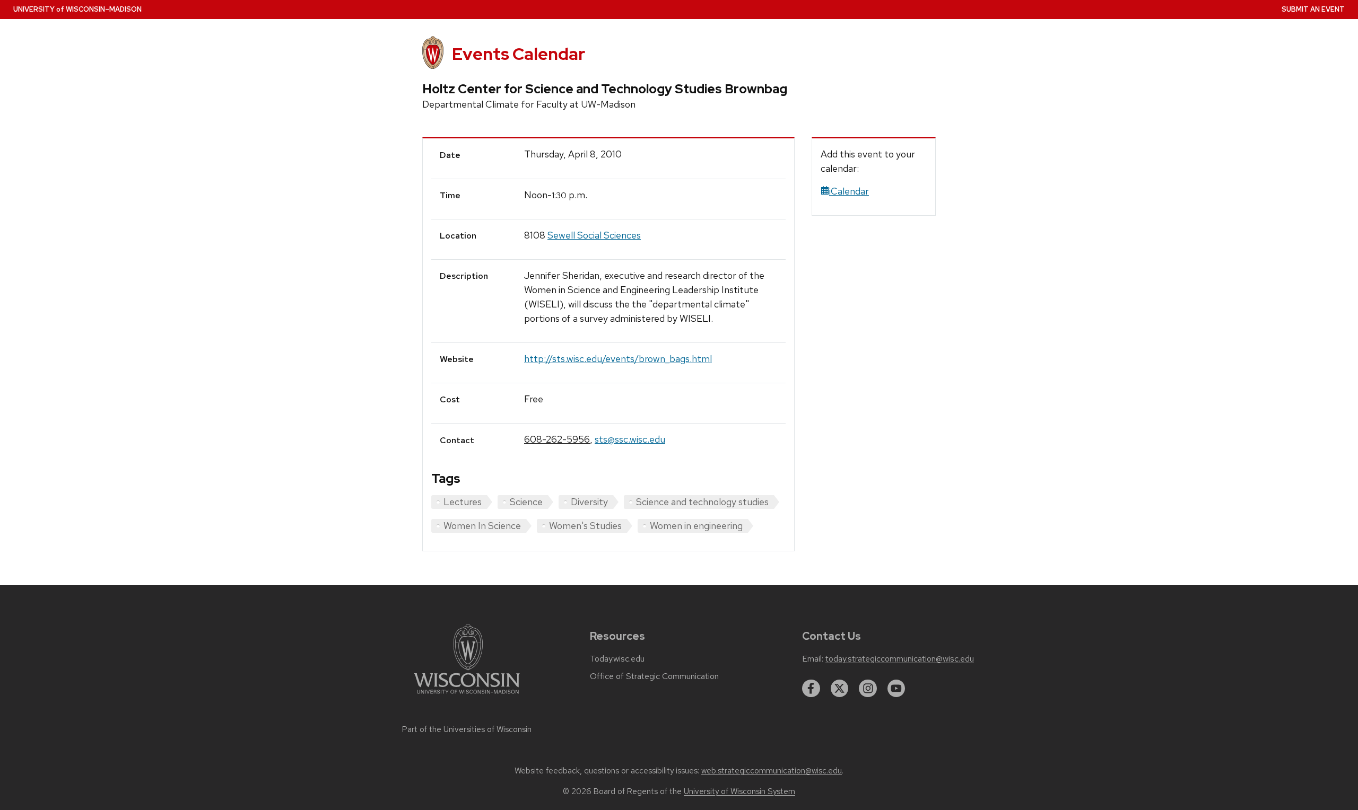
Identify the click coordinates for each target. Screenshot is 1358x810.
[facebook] (811, 689)
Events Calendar (518, 53)
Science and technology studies (702, 502)
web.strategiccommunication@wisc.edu (771, 770)
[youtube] (896, 689)
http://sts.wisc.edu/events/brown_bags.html (618, 359)
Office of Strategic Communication (654, 676)
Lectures (462, 502)
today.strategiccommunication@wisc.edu (899, 659)
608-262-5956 (557, 439)
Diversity (589, 502)
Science (526, 502)
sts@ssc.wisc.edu (630, 439)
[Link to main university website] (467, 695)
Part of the (467, 729)
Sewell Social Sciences (594, 235)
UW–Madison (77, 9)
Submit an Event (1313, 9)
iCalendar (849, 191)
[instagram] (868, 689)
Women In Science (482, 526)
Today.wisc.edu (617, 659)
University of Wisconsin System (739, 791)
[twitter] (840, 689)
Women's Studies (585, 526)
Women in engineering (696, 526)
